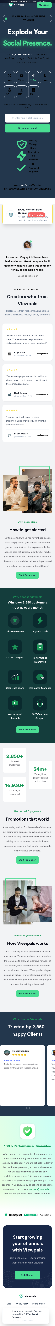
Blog (9, 1303)
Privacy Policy (21, 1303)
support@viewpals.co (40, 1189)
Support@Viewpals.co (27, 1309)
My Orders (44, 5)
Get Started (27, 1275)
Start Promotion (27, 575)
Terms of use (38, 1303)
